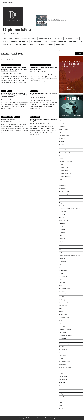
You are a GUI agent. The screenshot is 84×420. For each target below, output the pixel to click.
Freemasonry (41, 44)
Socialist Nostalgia (64, 347)
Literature (62, 291)
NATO (12, 44)
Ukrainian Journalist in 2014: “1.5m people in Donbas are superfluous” (43, 94)
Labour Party (60, 44)
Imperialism (58, 38)
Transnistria (62, 364)
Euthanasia (62, 232)
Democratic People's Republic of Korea (69, 209)
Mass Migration (63, 297)
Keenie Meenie (63, 276)
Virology (53, 41)
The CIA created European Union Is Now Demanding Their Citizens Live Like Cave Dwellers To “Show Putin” (14, 69)
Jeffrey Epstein (63, 270)
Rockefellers (62, 338)
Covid (76, 38)
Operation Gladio (36, 41)
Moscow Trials (63, 305)
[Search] (81, 41)
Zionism (5, 41)
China (60, 179)
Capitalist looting (63, 170)
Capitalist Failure (63, 167)
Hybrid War (62, 258)
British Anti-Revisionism (65, 161)
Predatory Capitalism (65, 329)
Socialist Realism (29, 44)
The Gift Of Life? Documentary (57, 20)
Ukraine (5, 44)
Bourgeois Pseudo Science (66, 153)
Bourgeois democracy (65, 150)
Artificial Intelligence (64, 135)
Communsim (62, 188)
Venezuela (62, 388)
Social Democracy (64, 344)
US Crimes (17, 116)
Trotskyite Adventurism (65, 367)
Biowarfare (4, 116)
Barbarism (62, 141)
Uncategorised (63, 376)
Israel (60, 267)
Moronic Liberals (63, 303)
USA (60, 385)
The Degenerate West (45, 38)
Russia (61, 341)
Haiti (60, 253)
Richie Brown (6, 73)
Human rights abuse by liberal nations (69, 255)
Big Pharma (62, 144)
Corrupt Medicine (64, 191)
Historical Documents (29, 38)
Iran (60, 264)
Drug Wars (62, 214)
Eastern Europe (63, 220)
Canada (61, 164)
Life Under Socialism (64, 288)
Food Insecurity (63, 244)
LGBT (60, 285)
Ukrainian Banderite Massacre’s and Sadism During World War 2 (43, 120)
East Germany (63, 217)
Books (17, 38)
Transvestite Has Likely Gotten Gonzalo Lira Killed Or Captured (43, 68)
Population (62, 326)
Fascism (4, 90)
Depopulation (23, 41)
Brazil (60, 156)
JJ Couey (61, 273)
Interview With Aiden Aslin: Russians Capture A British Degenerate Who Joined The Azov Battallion (14, 94)
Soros (60, 353)
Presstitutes (62, 332)
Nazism (39, 65)
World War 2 (62, 402)
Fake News (13, 41)
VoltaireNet (62, 397)
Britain (18, 44)
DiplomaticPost (17, 29)
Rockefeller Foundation (65, 335)
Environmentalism (64, 229)
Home (4, 38)
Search (61, 51)
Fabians (50, 44)
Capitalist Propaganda (65, 173)
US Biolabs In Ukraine (8, 119)
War (60, 400)
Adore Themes (59, 418)
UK (60, 370)
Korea (60, 279)
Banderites (62, 138)
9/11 (46, 41)
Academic (61, 123)
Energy (61, 226)
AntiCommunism (6, 65)
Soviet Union (73, 41)
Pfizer (60, 320)
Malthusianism (63, 294)
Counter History (63, 194)
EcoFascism (68, 38)
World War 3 (62, 405)
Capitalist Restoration (65, 176)
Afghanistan (62, 126)
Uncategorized (46, 65)
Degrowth (61, 206)
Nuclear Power (63, 314)
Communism (62, 41)
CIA (60, 182)
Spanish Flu (62, 358)
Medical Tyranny (63, 300)
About (11, 38)
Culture (61, 200)
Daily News (62, 203)
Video (60, 391)
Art (60, 132)
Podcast (61, 323)
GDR (60, 250)
